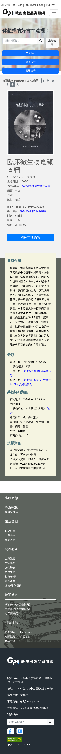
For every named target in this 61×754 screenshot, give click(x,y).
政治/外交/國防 (13, 585)
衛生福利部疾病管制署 (33, 211)
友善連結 (10, 641)
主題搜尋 (30, 53)
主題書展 (10, 535)
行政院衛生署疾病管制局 (36, 186)
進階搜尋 (52, 42)
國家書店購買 (30, 237)
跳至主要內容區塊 (9, 1)
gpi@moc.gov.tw (29, 701)
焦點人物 (10, 539)
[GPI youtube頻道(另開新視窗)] (20, 730)
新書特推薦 (11, 512)
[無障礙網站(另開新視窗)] (14, 739)
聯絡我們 (50, 5)
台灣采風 (10, 558)
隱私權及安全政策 (34, 5)
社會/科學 (10, 576)
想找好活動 (11, 507)
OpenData (26, 632)
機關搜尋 (30, 70)
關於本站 (17, 5)
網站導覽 (5, 5)
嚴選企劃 (11, 521)
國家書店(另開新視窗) (17, 604)
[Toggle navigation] (53, 12)
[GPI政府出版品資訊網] (24, 12)
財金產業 (10, 581)
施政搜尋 (30, 62)
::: (8, 655)
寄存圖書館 (11, 613)
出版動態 (11, 498)
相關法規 (10, 636)
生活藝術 (10, 563)
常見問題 (10, 632)
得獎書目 (25, 636)
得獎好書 (10, 530)
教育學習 (10, 572)
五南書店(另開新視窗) (17, 608)
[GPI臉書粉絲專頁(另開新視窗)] (11, 730)
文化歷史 (10, 567)
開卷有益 (11, 549)
